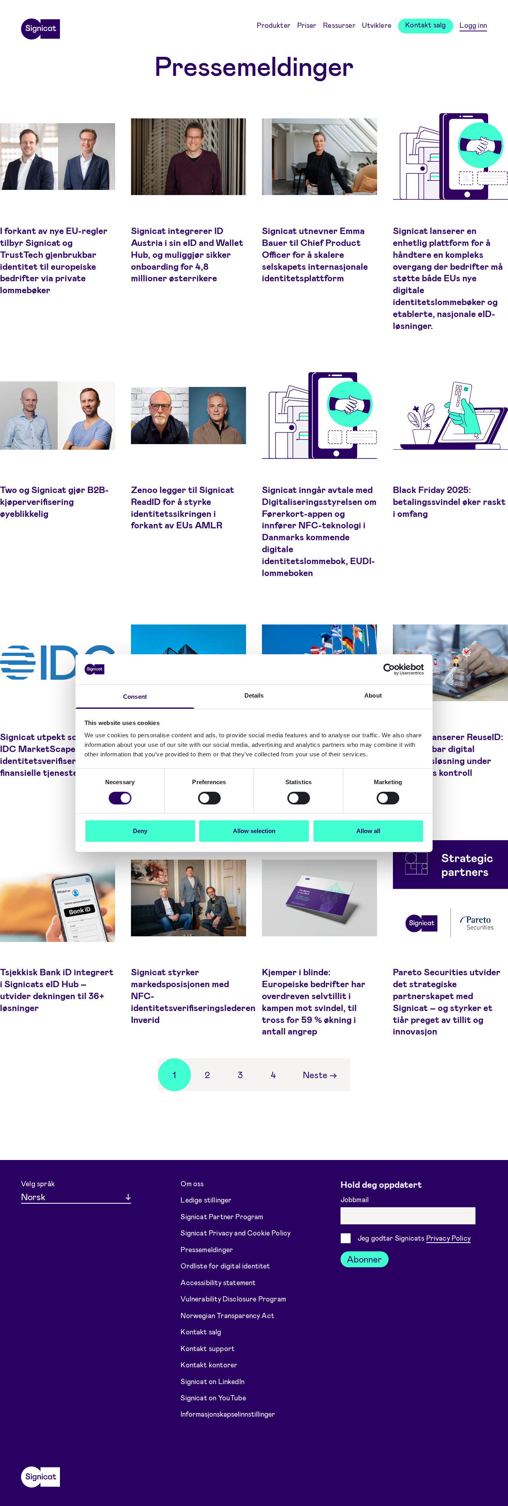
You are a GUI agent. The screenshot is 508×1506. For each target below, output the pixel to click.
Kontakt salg (425, 25)
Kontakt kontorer (209, 1365)
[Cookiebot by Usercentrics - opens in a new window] (389, 669)
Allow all (368, 830)
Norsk (33, 1196)
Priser (307, 25)
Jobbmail (356, 1199)
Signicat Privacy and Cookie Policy (236, 1233)
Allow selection (254, 830)
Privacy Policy (448, 1238)
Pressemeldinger (207, 1249)
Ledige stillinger (206, 1200)
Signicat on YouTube (213, 1398)
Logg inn (473, 25)
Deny (140, 830)
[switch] (209, 798)
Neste (320, 1074)
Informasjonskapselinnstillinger (228, 1414)
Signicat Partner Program (222, 1216)
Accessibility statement (218, 1282)
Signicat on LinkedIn (212, 1381)
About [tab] (373, 695)
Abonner (364, 1259)
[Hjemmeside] (40, 26)
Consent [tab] (135, 696)
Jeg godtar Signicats (414, 1238)
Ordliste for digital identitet (225, 1266)
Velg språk (38, 1183)
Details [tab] (254, 695)
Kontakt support (208, 1348)
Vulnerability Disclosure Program (233, 1299)
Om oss (192, 1183)
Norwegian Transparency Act (227, 1315)
